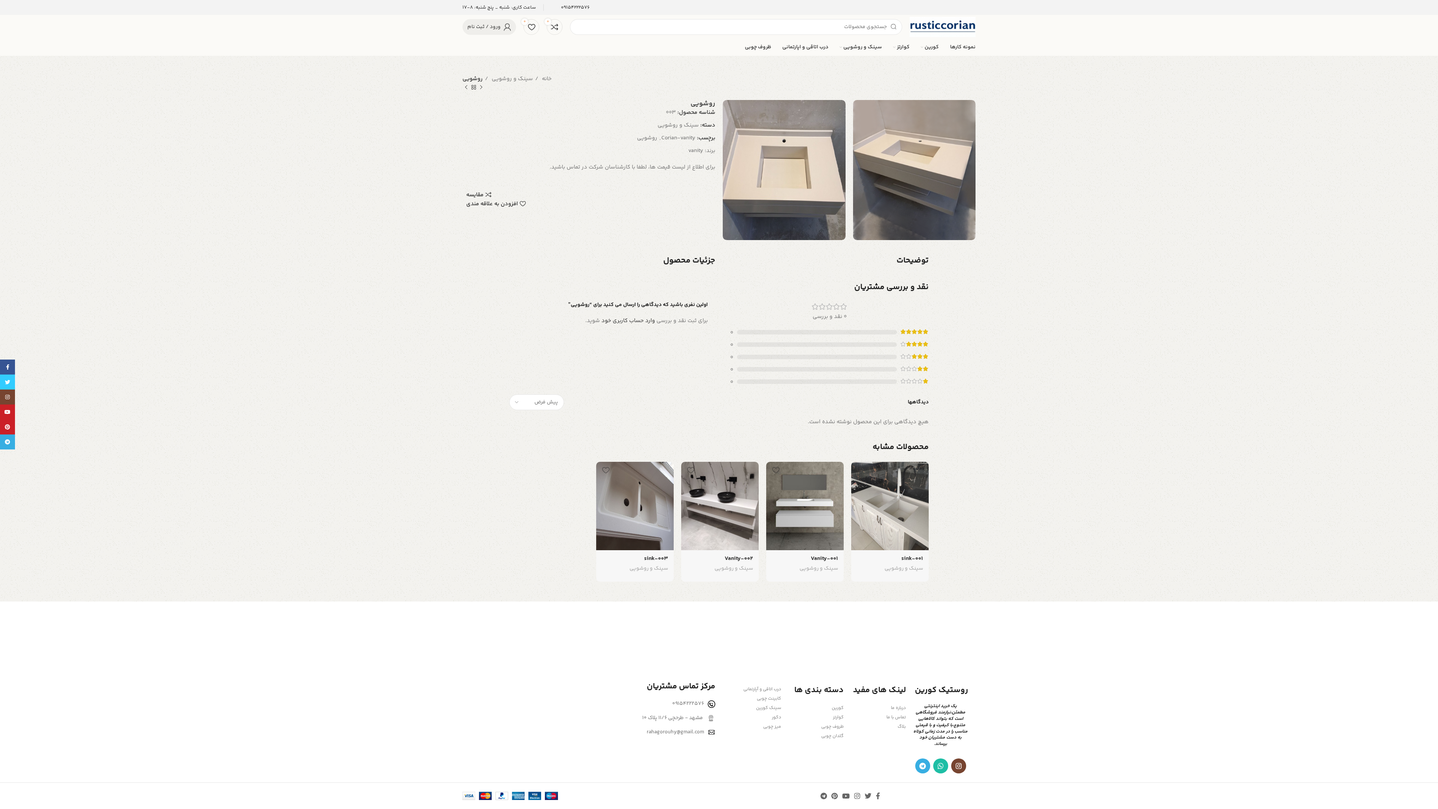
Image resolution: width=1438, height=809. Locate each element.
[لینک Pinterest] (834, 796)
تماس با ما (896, 717)
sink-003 (656, 558)
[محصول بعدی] (466, 87)
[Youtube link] (846, 796)
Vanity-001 (824, 558)
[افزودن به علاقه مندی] (860, 470)
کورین (837, 708)
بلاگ (902, 726)
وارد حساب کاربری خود (628, 320)
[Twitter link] (868, 796)
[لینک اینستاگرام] (958, 765)
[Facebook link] (878, 796)
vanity (695, 150)
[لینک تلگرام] (922, 765)
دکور (776, 717)
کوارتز (838, 717)
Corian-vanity (678, 138)
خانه (546, 79)
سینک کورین (768, 708)
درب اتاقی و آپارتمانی (762, 689)
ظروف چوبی (832, 726)
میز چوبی (772, 726)
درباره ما (898, 708)
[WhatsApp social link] (940, 765)
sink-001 (912, 558)
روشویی (647, 138)
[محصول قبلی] (481, 87)
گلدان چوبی (832, 736)
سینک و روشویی (511, 79)
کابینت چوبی (769, 698)
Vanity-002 (739, 558)
